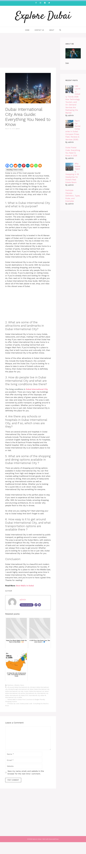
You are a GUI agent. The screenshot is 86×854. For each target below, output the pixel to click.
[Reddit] (15, 165)
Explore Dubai (43, 16)
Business (10, 685)
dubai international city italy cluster (17, 691)
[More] (40, 165)
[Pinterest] (45, 3)
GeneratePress (54, 839)
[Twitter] (49, 3)
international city (30, 693)
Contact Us (39, 30)
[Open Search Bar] (60, 30)
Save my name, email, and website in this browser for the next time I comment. (26, 772)
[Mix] (32, 165)
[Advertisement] (28, 52)
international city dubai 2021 (19, 695)
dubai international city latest (39, 691)
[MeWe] (28, 165)
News (22, 685)
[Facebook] (36, 3)
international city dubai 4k (37, 695)
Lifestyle (17, 685)
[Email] (39, 604)
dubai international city (41, 689)
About (51, 30)
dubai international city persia (15, 693)
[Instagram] (40, 3)
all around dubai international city (18, 687)
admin (18, 128)
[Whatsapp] (36, 165)
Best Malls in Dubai (25, 586)
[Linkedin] (19, 165)
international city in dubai (13, 697)
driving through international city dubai (20, 689)
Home (27, 30)
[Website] (36, 604)
